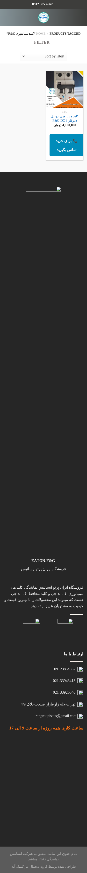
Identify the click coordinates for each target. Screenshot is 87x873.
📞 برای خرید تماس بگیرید (66, 145)
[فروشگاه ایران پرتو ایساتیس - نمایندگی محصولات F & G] (44, 17)
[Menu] (80, 17)
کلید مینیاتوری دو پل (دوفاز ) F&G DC (65, 118)
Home (40, 33)
